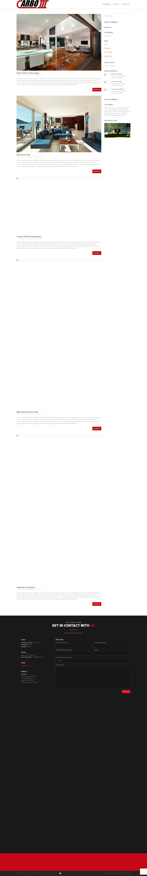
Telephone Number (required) (64, 650)
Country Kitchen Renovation (28, 236)
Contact (128, 873)
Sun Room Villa (23, 155)
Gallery (123, 873)
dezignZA (30, 75)
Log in (106, 44)
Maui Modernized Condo (27, 412)
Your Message (60, 665)
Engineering (106, 4)
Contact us (125, 4)
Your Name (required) (61, 642)
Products (116, 4)
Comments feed (108, 52)
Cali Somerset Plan (116, 81)
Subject (96, 650)
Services (112, 873)
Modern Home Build (116, 74)
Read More (97, 89)
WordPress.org (108, 56)
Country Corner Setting (117, 89)
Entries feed (107, 48)
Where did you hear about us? (64, 657)
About (106, 873)
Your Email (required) (100, 642)
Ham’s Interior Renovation (27, 73)
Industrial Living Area (25, 587)
